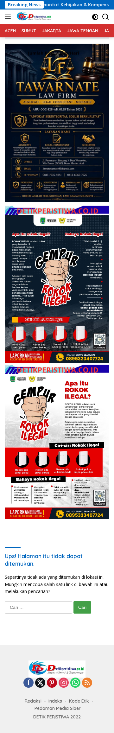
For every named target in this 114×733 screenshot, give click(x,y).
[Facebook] (28, 683)
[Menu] (9, 16)
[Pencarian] (105, 17)
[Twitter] (40, 683)
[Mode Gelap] (95, 17)
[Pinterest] (52, 683)
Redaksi (33, 701)
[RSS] (87, 683)
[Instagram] (64, 683)
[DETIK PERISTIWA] (33, 16)
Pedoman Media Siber (58, 708)
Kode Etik (79, 701)
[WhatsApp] (75, 683)
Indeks (55, 701)
